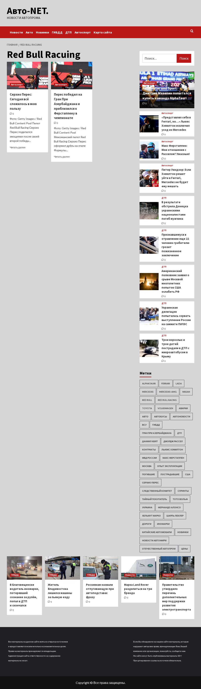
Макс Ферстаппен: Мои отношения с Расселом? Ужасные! (176, 150)
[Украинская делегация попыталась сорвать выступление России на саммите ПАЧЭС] (149, 316)
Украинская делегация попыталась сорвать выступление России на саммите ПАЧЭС (176, 316)
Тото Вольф (180, 499)
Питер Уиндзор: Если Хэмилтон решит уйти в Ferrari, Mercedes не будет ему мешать (176, 178)
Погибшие (148, 474)
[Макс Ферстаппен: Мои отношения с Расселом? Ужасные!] (149, 150)
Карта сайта (103, 32)
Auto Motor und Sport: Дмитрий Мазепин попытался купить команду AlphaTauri (167, 93)
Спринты (183, 491)
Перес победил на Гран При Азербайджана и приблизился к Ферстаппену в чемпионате (68, 106)
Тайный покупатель (154, 499)
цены (184, 548)
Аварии (183, 408)
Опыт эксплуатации (169, 466)
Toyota (147, 408)
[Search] (191, 31)
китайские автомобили (157, 532)
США (187, 474)
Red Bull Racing (167, 400)
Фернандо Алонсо (169, 507)
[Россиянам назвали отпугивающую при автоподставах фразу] (100, 568)
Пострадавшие (170, 474)
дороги (146, 524)
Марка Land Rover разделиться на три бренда (138, 589)
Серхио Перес (150, 482)
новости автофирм (154, 540)
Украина (147, 507)
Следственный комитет (157, 491)
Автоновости (181, 416)
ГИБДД (57, 32)
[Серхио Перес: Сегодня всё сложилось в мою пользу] (27, 75)
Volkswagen (165, 408)
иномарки (163, 524)
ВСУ (144, 424)
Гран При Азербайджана (157, 433)
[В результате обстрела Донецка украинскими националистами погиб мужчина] (149, 210)
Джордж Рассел (173, 441)
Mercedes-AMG (168, 391)
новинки (182, 532)
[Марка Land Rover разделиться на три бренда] (138, 568)
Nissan (186, 391)
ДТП (68, 32)
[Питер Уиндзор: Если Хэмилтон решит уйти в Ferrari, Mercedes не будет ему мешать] (149, 178)
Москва (147, 466)
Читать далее (18, 147)
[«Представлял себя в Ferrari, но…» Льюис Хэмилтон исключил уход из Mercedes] (149, 124)
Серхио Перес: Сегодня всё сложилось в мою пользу (23, 101)
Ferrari (165, 383)
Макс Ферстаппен (173, 458)
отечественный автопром (158, 548)
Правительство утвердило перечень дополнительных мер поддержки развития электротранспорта (176, 597)
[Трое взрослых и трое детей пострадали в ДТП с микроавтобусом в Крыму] (149, 348)
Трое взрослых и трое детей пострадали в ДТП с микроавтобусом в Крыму (175, 348)
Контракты (149, 449)
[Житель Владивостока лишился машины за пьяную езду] (62, 568)
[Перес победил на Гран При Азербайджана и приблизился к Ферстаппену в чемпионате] (71, 75)
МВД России (149, 458)
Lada (179, 383)
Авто (29, 32)
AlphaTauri (149, 383)
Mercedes (147, 391)
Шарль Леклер (175, 515)
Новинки (42, 32)
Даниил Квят (150, 441)
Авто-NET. (28, 11)
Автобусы (160, 416)
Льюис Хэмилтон (172, 449)
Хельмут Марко (151, 515)
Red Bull (147, 400)
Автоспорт (83, 32)
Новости (16, 32)
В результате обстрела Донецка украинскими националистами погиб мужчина (175, 210)
